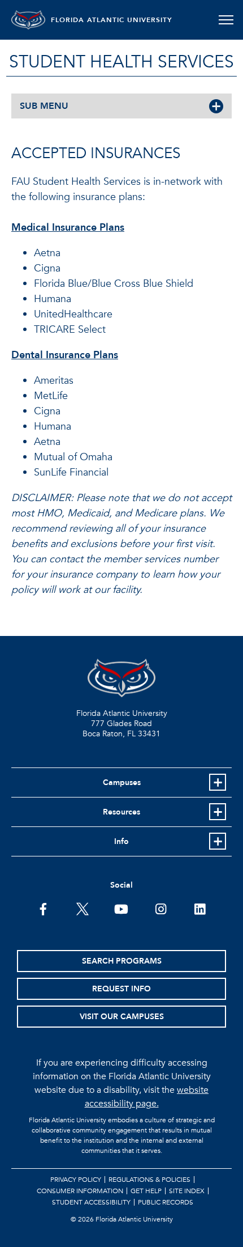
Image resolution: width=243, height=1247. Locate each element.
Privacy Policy (75, 1179)
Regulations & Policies (149, 1179)
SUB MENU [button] (44, 106)
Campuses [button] (122, 782)
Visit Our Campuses (122, 1016)
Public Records (165, 1202)
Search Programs (122, 961)
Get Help (146, 1190)
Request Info (121, 988)
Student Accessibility (91, 1202)
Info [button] (121, 841)
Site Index (187, 1190)
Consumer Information (80, 1190)
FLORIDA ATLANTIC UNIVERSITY (111, 19)
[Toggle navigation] (225, 20)
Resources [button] (121, 812)
